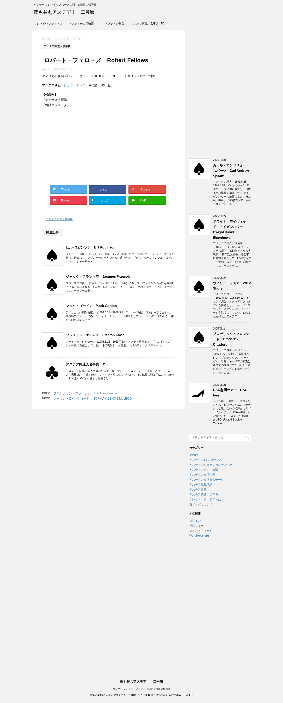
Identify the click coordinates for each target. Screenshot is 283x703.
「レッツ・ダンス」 (75, 85)
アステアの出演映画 (81, 23)
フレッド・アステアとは (205, 499)
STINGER (187, 695)
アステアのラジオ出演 (203, 469)
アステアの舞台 (114, 23)
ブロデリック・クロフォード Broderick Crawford (231, 339)
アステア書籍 (198, 489)
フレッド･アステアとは (48, 23)
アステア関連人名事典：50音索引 (148, 25)
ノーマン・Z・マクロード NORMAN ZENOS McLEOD (92, 398)
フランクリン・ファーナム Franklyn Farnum (85, 393)
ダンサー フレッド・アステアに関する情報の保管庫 (142, 688)
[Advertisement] (108, 151)
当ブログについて (200, 504)
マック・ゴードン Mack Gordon (91, 306)
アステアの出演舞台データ (206, 479)
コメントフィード (200, 530)
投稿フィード (198, 525)
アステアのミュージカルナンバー (211, 464)
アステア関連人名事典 (59, 219)
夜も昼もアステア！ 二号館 (64, 12)
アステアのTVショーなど (205, 459)
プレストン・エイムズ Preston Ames (95, 335)
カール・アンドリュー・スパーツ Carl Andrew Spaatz (231, 171)
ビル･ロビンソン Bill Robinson (90, 247)
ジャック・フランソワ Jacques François (98, 276)
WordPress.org (199, 535)
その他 (193, 454)
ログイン (195, 520)
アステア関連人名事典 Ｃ (86, 364)
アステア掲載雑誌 (200, 484)
